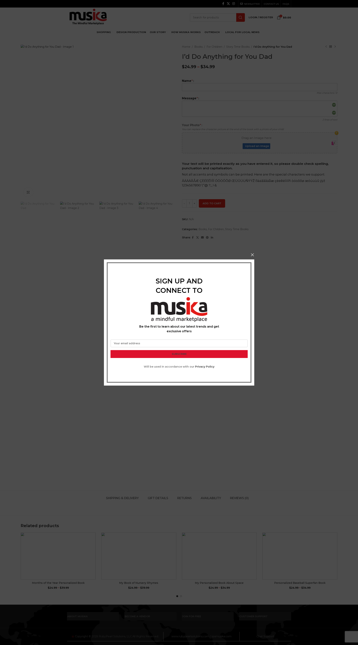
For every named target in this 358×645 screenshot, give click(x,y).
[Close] (252, 254)
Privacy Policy (204, 366)
